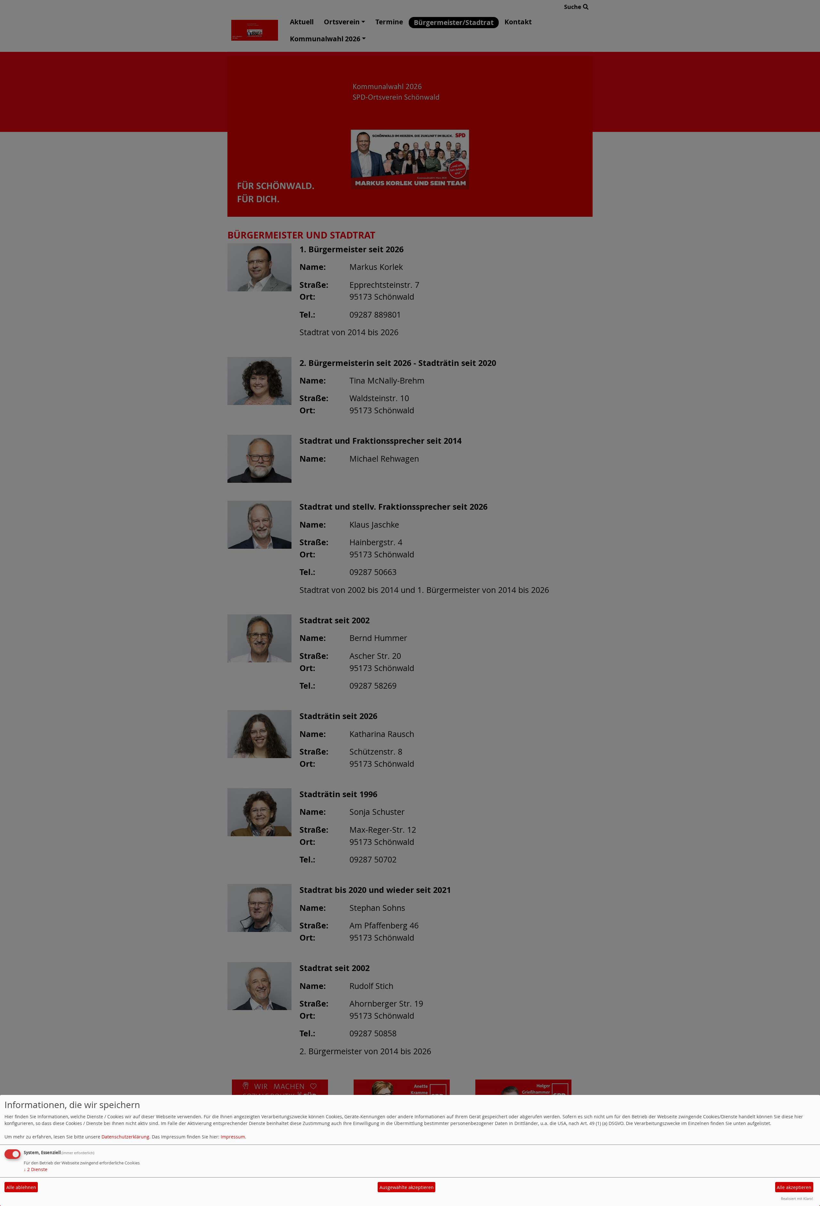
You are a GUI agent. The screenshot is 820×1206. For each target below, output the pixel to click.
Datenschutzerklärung (125, 1137)
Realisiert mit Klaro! (797, 1198)
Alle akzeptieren (794, 1187)
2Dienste (35, 1169)
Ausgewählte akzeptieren (407, 1187)
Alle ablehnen (21, 1187)
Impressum (233, 1137)
